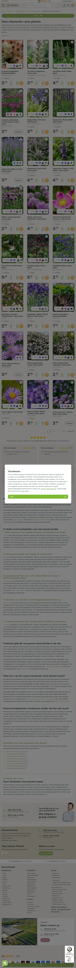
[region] (38, 484)
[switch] (69, 960)
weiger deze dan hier (49, 489)
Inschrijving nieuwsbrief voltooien (38, 50)
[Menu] (73, 947)
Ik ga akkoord (27, 45)
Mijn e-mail (24, 38)
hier (23, 491)
